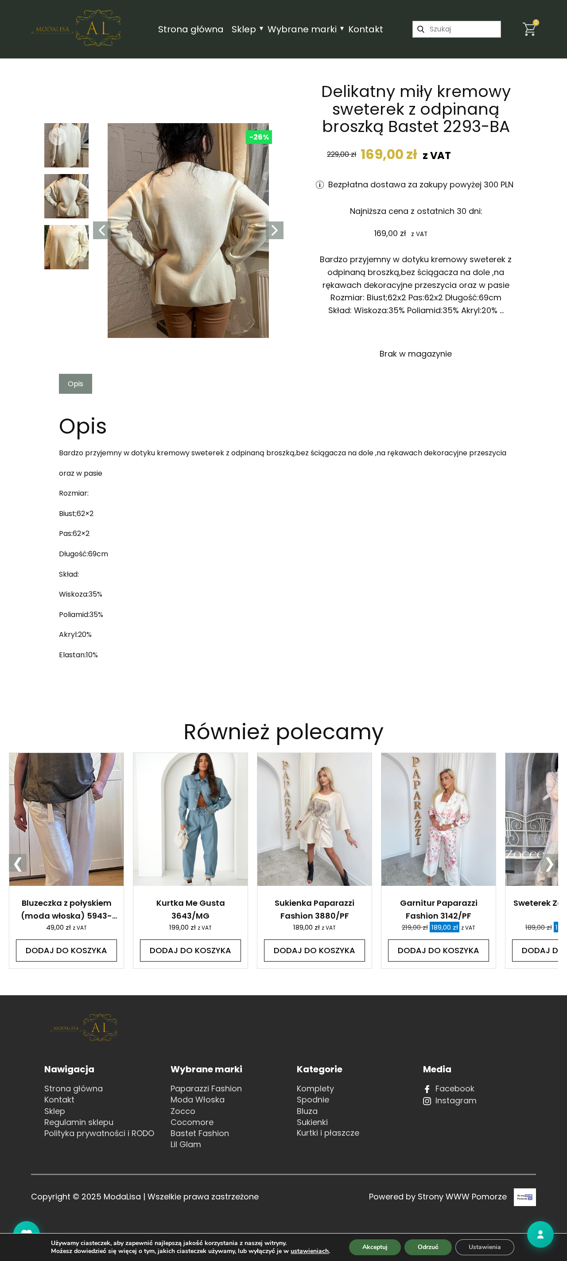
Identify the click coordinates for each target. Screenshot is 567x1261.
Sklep (244, 29)
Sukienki (312, 1122)
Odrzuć (428, 1247)
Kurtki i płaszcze (328, 1132)
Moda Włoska (198, 1099)
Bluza (307, 1111)
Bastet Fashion (200, 1133)
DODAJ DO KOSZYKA (66, 950)
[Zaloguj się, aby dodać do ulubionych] (57, 136)
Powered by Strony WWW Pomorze (439, 1196)
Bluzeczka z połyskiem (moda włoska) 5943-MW (66, 915)
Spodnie (313, 1099)
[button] (102, 230)
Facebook (453, 1088)
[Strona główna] (76, 28)
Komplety (315, 1088)
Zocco (183, 1111)
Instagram (455, 1100)
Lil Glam (186, 1144)
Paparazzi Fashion (206, 1088)
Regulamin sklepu (78, 1122)
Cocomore (192, 1122)
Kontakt (365, 29)
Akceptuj (375, 1247)
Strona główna (191, 29)
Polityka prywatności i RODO (99, 1133)
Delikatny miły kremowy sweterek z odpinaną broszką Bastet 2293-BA (416, 109)
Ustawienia (485, 1247)
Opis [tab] (75, 384)
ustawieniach (310, 1251)
